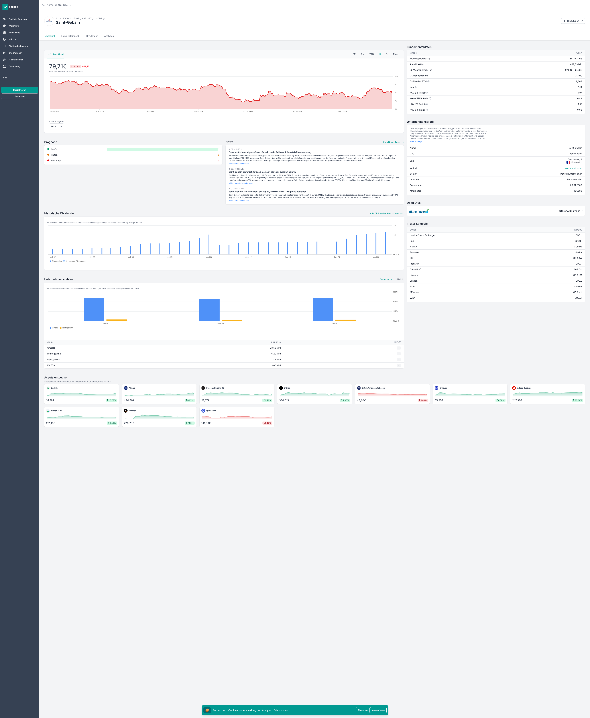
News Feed (14, 32)
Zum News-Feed (392, 142)
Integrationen (15, 53)
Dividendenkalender (19, 46)
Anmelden (20, 96)
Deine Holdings (70, 36)
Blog (4, 77)
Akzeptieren (378, 710)
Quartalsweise (386, 279)
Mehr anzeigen (416, 141)
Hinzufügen (573, 21)
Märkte (12, 39)
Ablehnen (363, 710)
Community (14, 66)
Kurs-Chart (58, 54)
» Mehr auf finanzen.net (239, 163)
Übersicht (50, 36)
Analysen (109, 36)
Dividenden (92, 36)
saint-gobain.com (573, 168)
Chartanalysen (56, 121)
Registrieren (19, 90)
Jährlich (399, 279)
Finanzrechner (16, 59)
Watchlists (14, 25)
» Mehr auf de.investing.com (241, 183)
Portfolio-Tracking (18, 19)
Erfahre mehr (281, 710)
